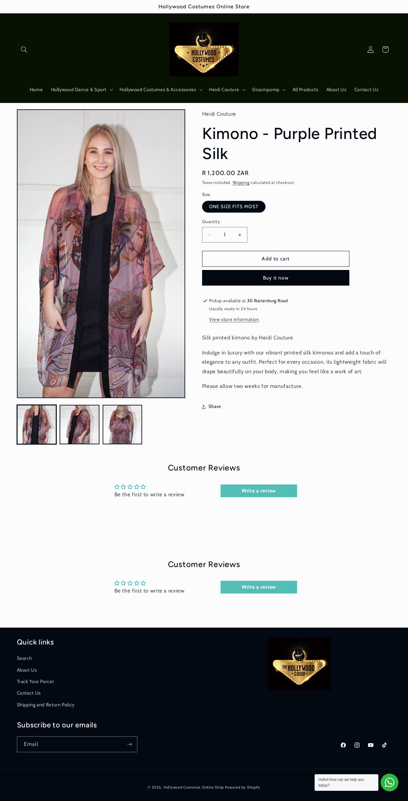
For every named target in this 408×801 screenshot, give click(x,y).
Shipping (241, 182)
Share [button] (214, 407)
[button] (24, 49)
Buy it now (276, 278)
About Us (27, 670)
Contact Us (29, 693)
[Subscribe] (129, 744)
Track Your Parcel (35, 681)
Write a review (259, 490)
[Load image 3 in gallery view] (122, 424)
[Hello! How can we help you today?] (389, 782)
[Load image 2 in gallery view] (79, 424)
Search (24, 658)
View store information (234, 319)
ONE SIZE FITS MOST (234, 207)
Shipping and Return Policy (46, 704)
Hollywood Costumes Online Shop (194, 787)
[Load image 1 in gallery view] (36, 424)
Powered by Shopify (242, 787)
